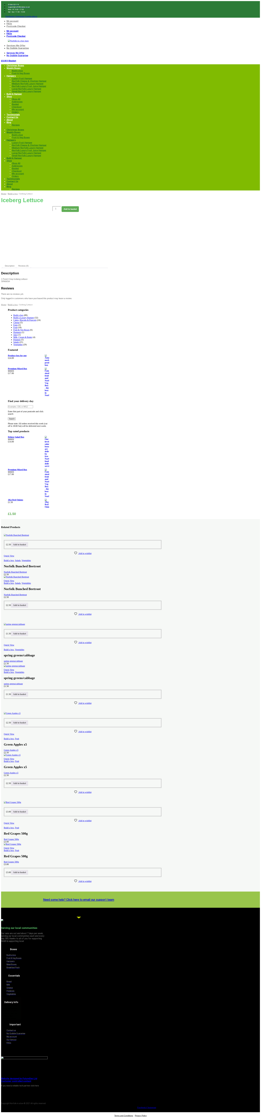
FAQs (9, 23)
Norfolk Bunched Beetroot (15, 572)
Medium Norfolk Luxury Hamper (28, 83)
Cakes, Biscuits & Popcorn (24, 320)
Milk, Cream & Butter (22, 337)
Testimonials (13, 114)
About (10, 120)
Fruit (15, 327)
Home (3, 194)
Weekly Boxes (14, 68)
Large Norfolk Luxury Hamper (26, 89)
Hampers (11, 76)
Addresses (17, 101)
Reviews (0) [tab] (23, 266)
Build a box (17, 70)
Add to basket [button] (19, 544)
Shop (9, 96)
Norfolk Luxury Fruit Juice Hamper (29, 86)
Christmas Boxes (15, 65)
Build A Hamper (14, 94)
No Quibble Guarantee (18, 48)
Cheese (16, 322)
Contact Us (12, 117)
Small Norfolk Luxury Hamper (26, 91)
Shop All (16, 99)
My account (12, 21)
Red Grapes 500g (11, 839)
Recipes (16, 125)
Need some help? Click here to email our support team (78, 899)
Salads (16, 342)
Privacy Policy (141, 1116)
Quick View (9, 556)
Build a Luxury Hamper (23, 317)
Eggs (15, 325)
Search (12, 419)
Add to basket (70, 209)
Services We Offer (16, 45)
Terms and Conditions (123, 1116)
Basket (15, 104)
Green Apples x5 (11, 750)
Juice (15, 335)
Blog (9, 122)
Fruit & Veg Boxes (21, 73)
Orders (15, 112)
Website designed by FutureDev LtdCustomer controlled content (19, 1079)
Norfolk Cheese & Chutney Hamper (29, 81)
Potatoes (17, 340)
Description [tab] (10, 266)
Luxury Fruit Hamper (22, 78)
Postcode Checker (16, 26)
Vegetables (18, 344)
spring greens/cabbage (13, 661)
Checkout (17, 107)
